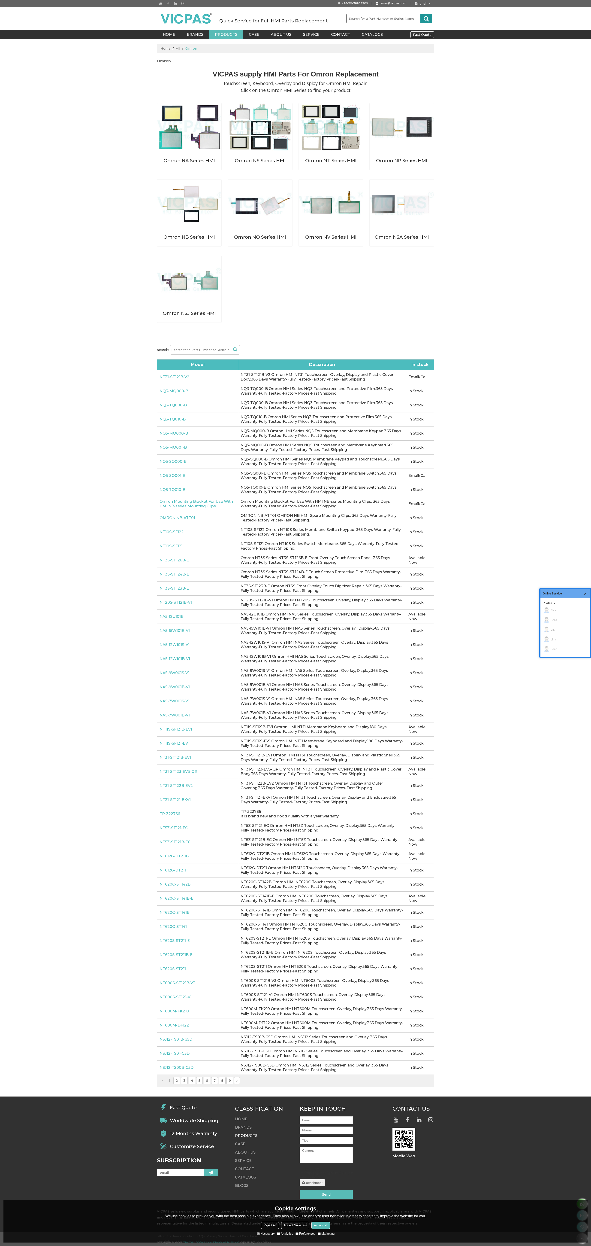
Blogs (241, 1185)
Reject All (270, 1225)
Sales (548, 603)
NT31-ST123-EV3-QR (178, 771)
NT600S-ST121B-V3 (177, 983)
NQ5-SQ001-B (172, 475)
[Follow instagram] (183, 3)
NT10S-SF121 (171, 546)
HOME (169, 34)
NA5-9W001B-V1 (175, 687)
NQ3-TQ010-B (173, 419)
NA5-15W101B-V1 (175, 630)
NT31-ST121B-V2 (174, 377)
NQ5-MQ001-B (173, 447)
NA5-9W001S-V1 (174, 673)
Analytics (287, 1233)
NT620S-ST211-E (175, 940)
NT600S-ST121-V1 (176, 997)
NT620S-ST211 (173, 969)
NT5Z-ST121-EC (174, 828)
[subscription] (211, 1172)
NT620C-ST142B (175, 884)
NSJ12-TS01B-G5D (176, 1039)
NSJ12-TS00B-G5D (176, 1067)
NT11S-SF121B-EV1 (176, 729)
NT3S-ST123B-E (174, 588)
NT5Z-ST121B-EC (175, 842)
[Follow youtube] (160, 3)
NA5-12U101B (172, 616)
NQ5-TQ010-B (172, 489)
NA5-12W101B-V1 (175, 659)
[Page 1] (163, 1080)
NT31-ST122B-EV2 (176, 785)
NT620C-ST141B (175, 912)
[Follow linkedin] (175, 3)
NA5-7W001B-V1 (175, 715)
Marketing (328, 1233)
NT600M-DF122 (174, 1025)
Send (326, 1194)
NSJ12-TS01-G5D (175, 1053)
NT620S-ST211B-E (176, 955)
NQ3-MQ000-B (174, 391)
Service (311, 34)
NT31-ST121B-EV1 (175, 757)
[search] (426, 18)
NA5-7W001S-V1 (174, 701)
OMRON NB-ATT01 (177, 518)
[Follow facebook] (168, 3)
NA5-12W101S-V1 (175, 645)
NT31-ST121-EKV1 (175, 800)
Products (226, 34)
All (178, 48)
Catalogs (372, 34)
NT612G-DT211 (173, 870)
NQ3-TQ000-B (173, 405)
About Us (281, 34)
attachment (314, 1183)
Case (254, 34)
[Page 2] (237, 1080)
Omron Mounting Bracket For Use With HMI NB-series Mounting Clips (196, 503)
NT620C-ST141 (173, 926)
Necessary (267, 1233)
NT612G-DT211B (174, 856)
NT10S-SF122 (172, 532)
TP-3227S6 (170, 814)
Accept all (320, 1225)
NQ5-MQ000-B (174, 433)
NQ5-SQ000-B (173, 461)
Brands (195, 34)
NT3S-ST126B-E (174, 560)
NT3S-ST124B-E (174, 574)
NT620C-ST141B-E (176, 898)
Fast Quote (422, 35)
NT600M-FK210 (174, 1011)
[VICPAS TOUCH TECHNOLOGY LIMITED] (187, 18)
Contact (340, 34)
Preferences (307, 1233)
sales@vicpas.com (393, 3)
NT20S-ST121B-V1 (176, 602)
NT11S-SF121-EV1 (174, 743)
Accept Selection (295, 1225)
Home (165, 48)
